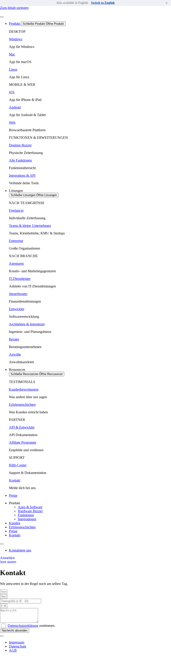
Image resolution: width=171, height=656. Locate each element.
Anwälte (15, 354)
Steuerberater (18, 294)
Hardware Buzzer (30, 511)
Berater (14, 339)
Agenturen (16, 263)
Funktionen (26, 515)
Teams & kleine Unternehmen (30, 226)
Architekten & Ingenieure (27, 324)
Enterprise (16, 241)
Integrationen (27, 519)
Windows (15, 39)
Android (15, 107)
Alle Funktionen (20, 160)
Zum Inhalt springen (14, 8)
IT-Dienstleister (20, 279)
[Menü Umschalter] (2, 17)
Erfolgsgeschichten (22, 404)
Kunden (14, 523)
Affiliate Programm (22, 442)
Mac (12, 54)
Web (12, 122)
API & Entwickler (22, 427)
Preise (13, 531)
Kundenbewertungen (24, 389)
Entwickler (16, 309)
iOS (11, 92)
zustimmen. (31, 625)
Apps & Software (30, 507)
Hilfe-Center (17, 465)
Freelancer (16, 210)
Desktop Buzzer (20, 145)
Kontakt (14, 480)
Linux (13, 69)
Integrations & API (22, 175)
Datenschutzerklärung (23, 625)
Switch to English (103, 2)
